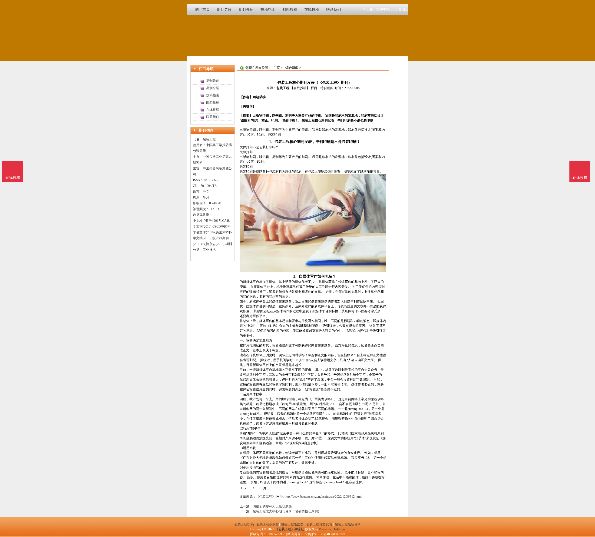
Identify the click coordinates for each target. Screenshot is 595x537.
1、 (272, 141)
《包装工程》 (265, 496)
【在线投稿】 (300, 88)
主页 (276, 68)
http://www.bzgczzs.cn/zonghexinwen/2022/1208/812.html (323, 496)
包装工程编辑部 (267, 524)
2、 (296, 276)
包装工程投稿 (244, 524)
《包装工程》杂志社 (289, 529)
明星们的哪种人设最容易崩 (272, 506)
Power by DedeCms (332, 529)
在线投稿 (579, 178)
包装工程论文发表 (319, 524)
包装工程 (282, 88)
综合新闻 (291, 68)
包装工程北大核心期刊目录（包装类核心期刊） (287, 511)
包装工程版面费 (292, 524)
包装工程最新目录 (348, 524)
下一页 (261, 488)
